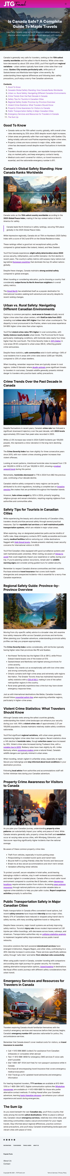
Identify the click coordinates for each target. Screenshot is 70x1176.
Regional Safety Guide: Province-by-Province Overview (31, 102)
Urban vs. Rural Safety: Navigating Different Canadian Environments (37, 93)
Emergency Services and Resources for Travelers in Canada (33, 114)
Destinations (7, 1145)
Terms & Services (52, 1172)
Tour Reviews (17, 1145)
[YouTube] (14, 1139)
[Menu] (65, 4)
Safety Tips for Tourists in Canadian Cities (26, 99)
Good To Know (14, 87)
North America (37, 39)
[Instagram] (9, 1139)
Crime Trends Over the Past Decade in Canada (27, 96)
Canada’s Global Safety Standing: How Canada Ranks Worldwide (35, 90)
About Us (36, 1145)
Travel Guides (27, 1145)
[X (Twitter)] (6, 1139)
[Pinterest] (11, 1139)
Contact (7, 1164)
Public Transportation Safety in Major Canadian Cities (30, 111)
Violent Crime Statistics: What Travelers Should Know (30, 105)
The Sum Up (13, 117)
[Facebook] (4, 1139)
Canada (30, 39)
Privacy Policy (62, 1172)
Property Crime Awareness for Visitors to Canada (29, 108)
